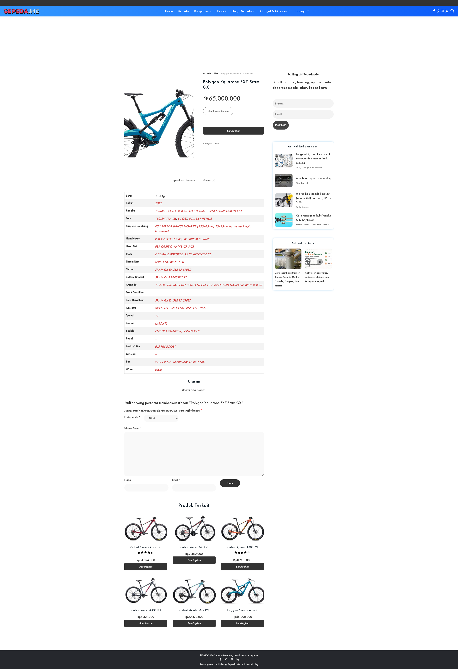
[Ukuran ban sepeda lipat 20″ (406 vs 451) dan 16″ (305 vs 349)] (284, 200)
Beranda (207, 73)
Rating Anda (132, 417)
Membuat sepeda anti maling (314, 178)
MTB (216, 73)
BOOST (182, 211)
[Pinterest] (438, 11)
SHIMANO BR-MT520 (169, 262)
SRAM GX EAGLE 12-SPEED (173, 269)
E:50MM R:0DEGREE (169, 254)
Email (176, 480)
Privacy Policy (251, 664)
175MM (160, 285)
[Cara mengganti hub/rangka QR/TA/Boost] (284, 220)
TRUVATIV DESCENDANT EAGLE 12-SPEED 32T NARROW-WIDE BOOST (214, 285)
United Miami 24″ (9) (194, 547)
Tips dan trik (302, 183)
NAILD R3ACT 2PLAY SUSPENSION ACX (215, 211)
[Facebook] (433, 11)
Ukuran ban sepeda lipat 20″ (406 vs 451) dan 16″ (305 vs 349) (313, 198)
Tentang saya (207, 664)
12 (156, 316)
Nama (128, 480)
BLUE (158, 370)
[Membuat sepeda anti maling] (284, 180)
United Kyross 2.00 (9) (146, 547)
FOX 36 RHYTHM (200, 218)
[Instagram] (442, 11)
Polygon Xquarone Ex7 (242, 610)
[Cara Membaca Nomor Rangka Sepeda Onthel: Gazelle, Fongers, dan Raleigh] (288, 259)
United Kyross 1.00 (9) (242, 547)
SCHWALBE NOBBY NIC (189, 362)
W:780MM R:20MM (196, 239)
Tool (298, 167)
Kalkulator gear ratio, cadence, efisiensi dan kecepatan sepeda (317, 277)
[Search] (452, 11)
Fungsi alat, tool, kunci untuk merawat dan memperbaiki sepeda (313, 158)
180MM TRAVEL (165, 211)
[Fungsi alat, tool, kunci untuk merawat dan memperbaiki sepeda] (284, 160)
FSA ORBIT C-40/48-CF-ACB (174, 246)
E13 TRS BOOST (165, 346)
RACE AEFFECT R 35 (168, 239)
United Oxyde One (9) (194, 610)
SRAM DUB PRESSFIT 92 (171, 277)
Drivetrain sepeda (320, 224)
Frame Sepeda (303, 224)
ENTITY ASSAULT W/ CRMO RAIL (177, 331)
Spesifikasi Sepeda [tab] (184, 180)
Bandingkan (233, 131)
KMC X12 (161, 323)
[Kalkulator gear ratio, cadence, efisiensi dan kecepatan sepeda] (318, 259)
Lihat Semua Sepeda (218, 111)
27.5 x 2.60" (163, 362)
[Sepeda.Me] (21, 11)
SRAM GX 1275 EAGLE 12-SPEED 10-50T (181, 308)
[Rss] (446, 11)
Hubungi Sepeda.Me (229, 664)
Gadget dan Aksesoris (312, 167)
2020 (158, 203)
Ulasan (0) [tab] (209, 180)
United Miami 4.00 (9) (146, 610)
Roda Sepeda (302, 207)
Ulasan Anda (132, 428)
